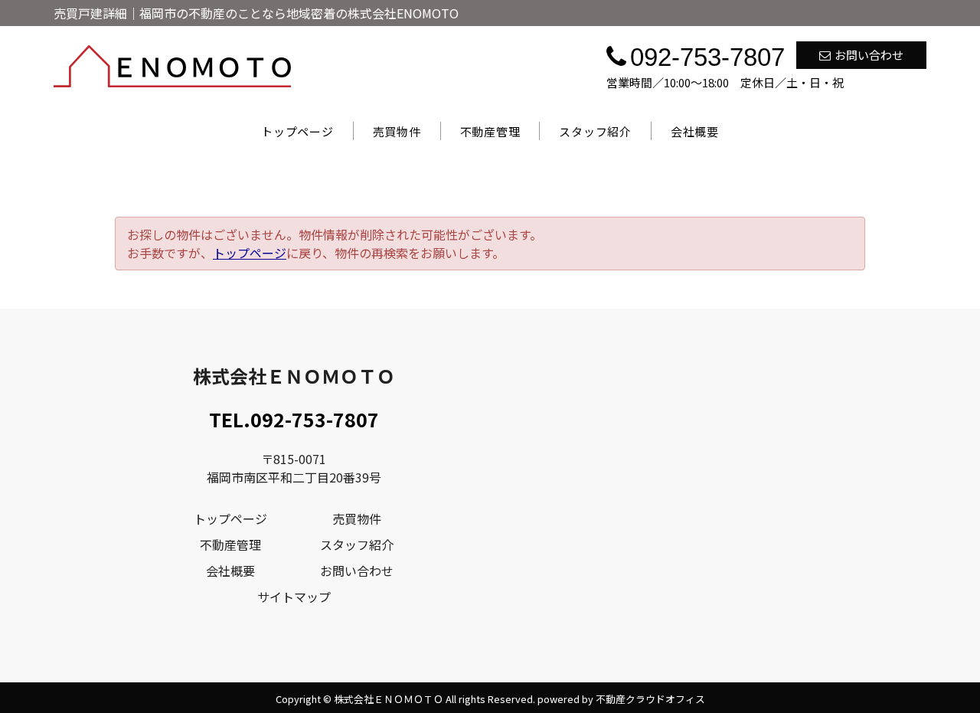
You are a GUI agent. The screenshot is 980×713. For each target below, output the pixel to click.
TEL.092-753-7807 (294, 419)
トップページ (297, 131)
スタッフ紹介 (595, 131)
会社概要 (695, 131)
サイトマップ (294, 596)
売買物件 (397, 131)
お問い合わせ (869, 55)
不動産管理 (490, 131)
